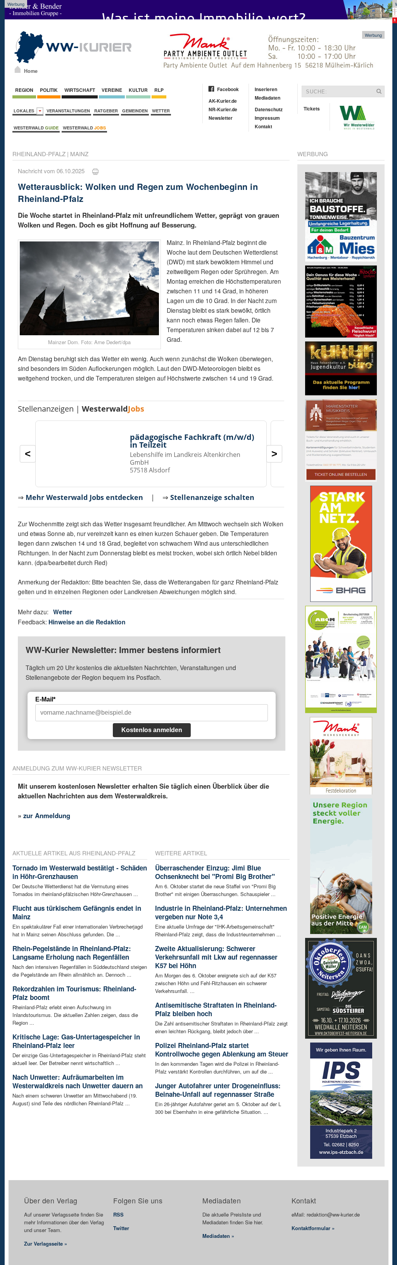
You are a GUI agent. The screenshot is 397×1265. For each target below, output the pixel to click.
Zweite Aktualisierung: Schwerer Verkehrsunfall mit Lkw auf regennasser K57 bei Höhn (216, 957)
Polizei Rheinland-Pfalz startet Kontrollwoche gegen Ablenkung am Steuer (221, 1049)
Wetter (161, 111)
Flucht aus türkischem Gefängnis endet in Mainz (76, 912)
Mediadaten (267, 97)
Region (24, 89)
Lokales (25, 111)
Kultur (138, 89)
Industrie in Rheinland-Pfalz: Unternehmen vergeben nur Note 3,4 (221, 912)
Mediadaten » (218, 1235)
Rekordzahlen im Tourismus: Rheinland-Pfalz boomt (74, 993)
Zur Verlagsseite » (45, 1243)
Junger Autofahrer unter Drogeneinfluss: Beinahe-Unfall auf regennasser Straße (218, 1090)
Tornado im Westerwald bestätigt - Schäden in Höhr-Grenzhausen (79, 872)
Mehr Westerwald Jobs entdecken (84, 497)
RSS (118, 1214)
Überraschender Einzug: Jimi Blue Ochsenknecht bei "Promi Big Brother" (215, 872)
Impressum (267, 117)
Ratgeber (106, 111)
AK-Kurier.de (223, 100)
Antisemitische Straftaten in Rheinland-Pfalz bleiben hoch (216, 1009)
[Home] (18, 69)
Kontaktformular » (313, 1228)
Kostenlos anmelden (151, 730)
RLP (159, 89)
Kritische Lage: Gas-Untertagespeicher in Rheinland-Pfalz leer (76, 1041)
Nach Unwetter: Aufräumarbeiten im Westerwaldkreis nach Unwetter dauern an (77, 1081)
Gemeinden (135, 111)
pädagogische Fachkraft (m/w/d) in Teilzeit (192, 441)
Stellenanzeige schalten (212, 497)
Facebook (228, 89)
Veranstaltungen (68, 111)
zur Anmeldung (46, 815)
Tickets (312, 108)
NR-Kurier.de (223, 109)
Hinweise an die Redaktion (87, 621)
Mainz (79, 154)
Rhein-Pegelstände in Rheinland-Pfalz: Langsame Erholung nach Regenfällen (71, 953)
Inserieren (266, 89)
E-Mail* (45, 699)
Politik (49, 89)
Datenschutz (269, 109)
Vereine (111, 89)
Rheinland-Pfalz (39, 154)
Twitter (121, 1228)
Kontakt (263, 126)
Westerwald (36, 128)
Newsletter (221, 117)
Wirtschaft (79, 89)
